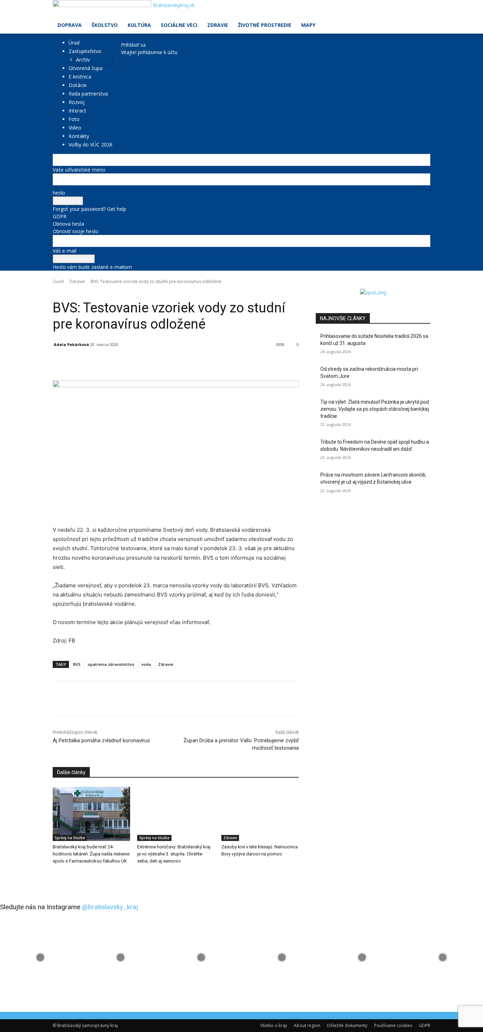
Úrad (74, 42)
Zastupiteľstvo (85, 51)
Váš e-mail (64, 250)
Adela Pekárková (71, 344)
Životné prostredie (264, 25)
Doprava (70, 25)
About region (307, 1025)
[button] (421, 9)
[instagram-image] (40, 957)
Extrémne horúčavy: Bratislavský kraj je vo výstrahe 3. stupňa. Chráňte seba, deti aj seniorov (173, 854)
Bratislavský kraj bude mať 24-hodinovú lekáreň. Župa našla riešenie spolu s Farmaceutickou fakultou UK (91, 854)
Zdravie (217, 25)
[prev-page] (55, 875)
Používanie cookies (393, 1025)
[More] (215, 363)
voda (146, 664)
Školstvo (105, 25)
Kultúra (139, 25)
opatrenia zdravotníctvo (111, 664)
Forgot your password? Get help (89, 209)
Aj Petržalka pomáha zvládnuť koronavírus (101, 740)
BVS (77, 664)
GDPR (59, 216)
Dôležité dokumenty (347, 1025)
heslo (59, 192)
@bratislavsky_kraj (110, 907)
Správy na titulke (70, 837)
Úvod (58, 281)
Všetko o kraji (273, 1025)
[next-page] (58, 875)
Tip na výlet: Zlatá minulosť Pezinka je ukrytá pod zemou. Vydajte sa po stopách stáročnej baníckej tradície (374, 409)
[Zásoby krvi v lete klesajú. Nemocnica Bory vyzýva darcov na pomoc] (260, 814)
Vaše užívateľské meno (79, 169)
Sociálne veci (179, 25)
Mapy (308, 25)
